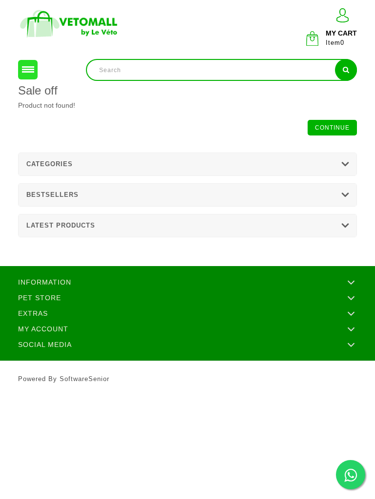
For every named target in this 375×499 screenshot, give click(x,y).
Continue (332, 127)
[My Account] (342, 15)
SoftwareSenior (84, 379)
